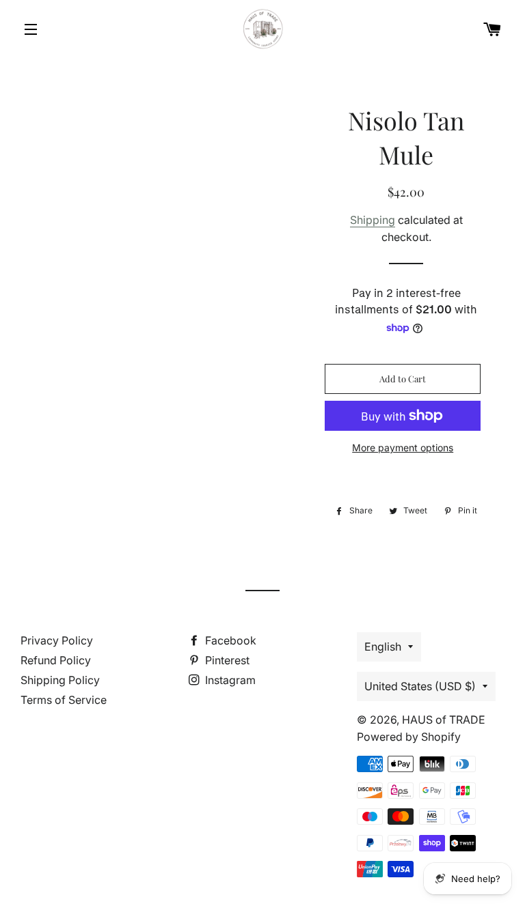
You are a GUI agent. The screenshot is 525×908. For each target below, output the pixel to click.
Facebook (229, 640)
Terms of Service (64, 700)
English (382, 646)
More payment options (402, 447)
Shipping (372, 220)
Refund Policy (56, 660)
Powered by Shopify (409, 736)
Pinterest (226, 660)
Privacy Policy (57, 640)
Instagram (229, 680)
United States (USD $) (420, 686)
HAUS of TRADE (443, 719)
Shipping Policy (60, 680)
